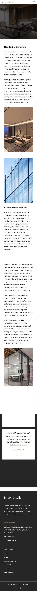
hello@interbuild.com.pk (11, 540)
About (6, 557)
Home (6, 554)
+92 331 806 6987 (9, 536)
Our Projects (7, 565)
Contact (6, 568)
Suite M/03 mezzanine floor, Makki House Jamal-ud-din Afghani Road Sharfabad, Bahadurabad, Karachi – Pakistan (18, 530)
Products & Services (10, 561)
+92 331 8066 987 (19, 450)
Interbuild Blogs (8, 572)
